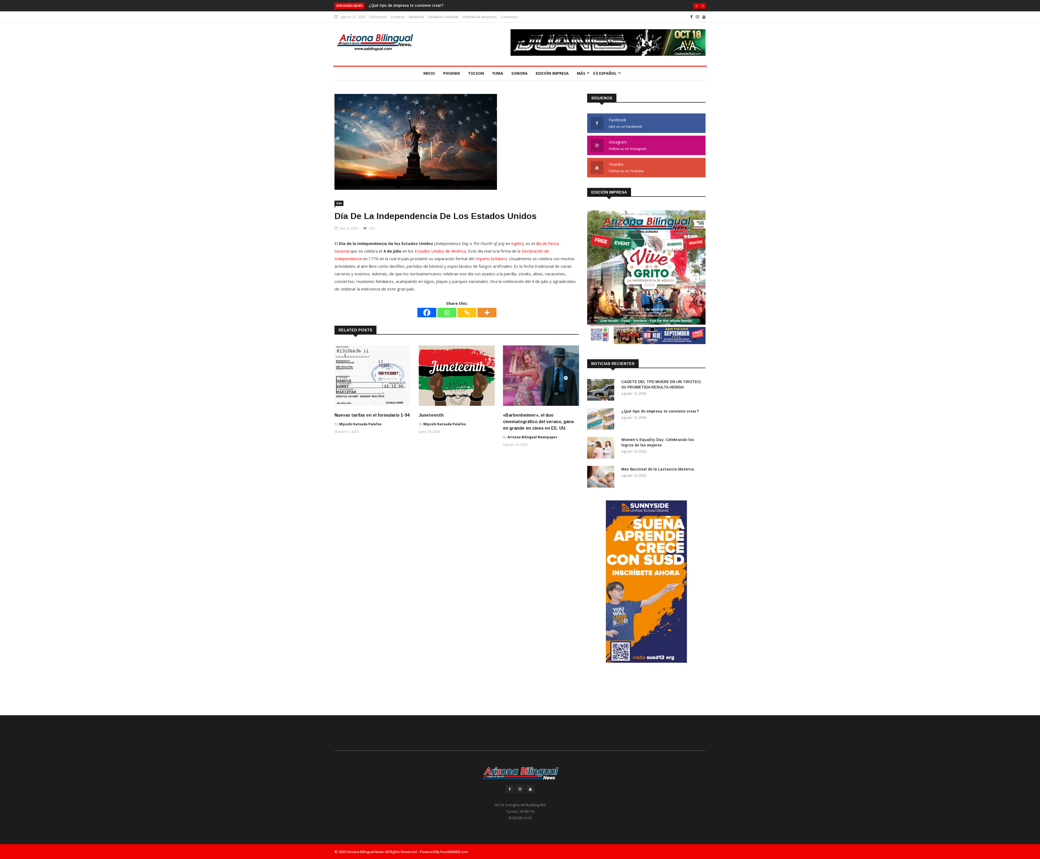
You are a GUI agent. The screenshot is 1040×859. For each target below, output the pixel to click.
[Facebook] (426, 312)
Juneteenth (431, 415)
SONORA (519, 73)
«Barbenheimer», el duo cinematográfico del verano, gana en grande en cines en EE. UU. (538, 421)
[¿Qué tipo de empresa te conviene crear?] (602, 420)
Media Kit (416, 16)
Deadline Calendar (443, 16)
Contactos (509, 16)
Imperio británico (491, 258)
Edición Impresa (552, 73)
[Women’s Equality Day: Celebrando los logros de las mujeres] (602, 448)
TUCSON (476, 73)
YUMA (497, 73)
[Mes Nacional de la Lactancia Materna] (602, 477)
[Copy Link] (466, 312)
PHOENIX (451, 73)
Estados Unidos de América (440, 251)
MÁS (581, 73)
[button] (696, 6)
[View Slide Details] (608, 44)
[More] (486, 312)
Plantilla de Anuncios (480, 16)
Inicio (429, 73)
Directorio (378, 16)
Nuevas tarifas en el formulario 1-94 (372, 415)
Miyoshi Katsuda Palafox (360, 424)
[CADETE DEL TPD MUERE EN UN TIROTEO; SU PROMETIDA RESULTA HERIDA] (602, 391)
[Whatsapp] (446, 312)
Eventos (398, 16)
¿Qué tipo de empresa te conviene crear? (660, 411)
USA (339, 203)
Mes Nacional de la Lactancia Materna (657, 469)
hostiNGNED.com (454, 851)
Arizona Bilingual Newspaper (532, 437)
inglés (516, 243)
